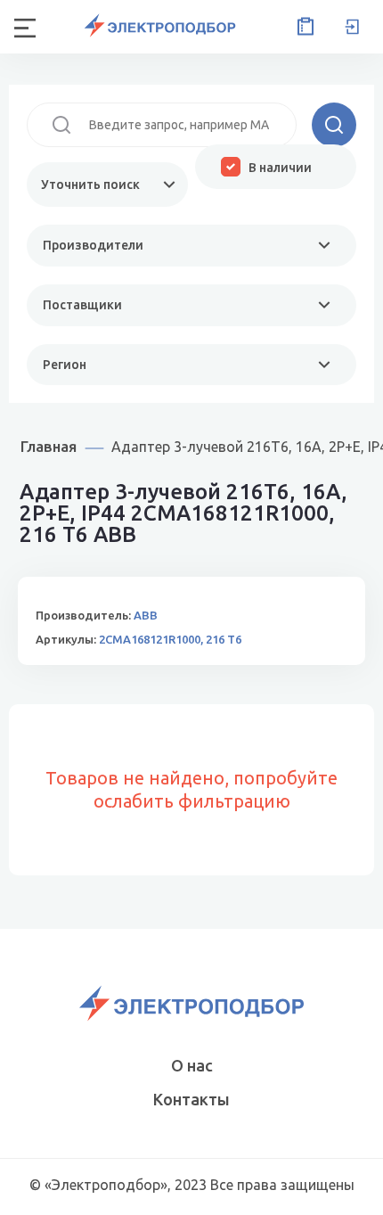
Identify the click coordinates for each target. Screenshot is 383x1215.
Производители (93, 245)
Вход (351, 26)
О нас (192, 1065)
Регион (64, 364)
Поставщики (82, 305)
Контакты (191, 1099)
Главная (48, 446)
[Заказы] (302, 26)
